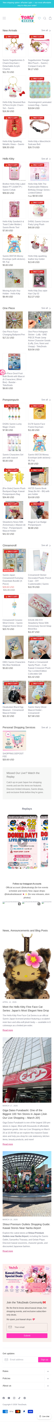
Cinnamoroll (9, 545)
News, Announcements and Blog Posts (25, 930)
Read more (8, 1030)
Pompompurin (11, 399)
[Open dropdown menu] (47, 1371)
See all (44, 30)
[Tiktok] (19, 1398)
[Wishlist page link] (39, 18)
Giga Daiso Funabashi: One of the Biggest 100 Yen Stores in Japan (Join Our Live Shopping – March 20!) (25, 1114)
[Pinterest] (24, 1398)
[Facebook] (3, 1398)
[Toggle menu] (4, 18)
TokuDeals (22, 1404)
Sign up (44, 1359)
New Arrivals (10, 30)
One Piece (9, 308)
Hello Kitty (8, 158)
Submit (27, 1335)
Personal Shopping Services (19, 727)
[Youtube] (9, 1398)
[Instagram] (14, 1398)
